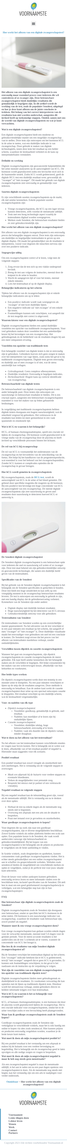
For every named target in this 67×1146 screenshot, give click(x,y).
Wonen (12, 1124)
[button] (33, 23)
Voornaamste (16, 1115)
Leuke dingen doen (19, 1118)
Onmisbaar (12, 1081)
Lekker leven (15, 1121)
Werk (11, 1127)
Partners (13, 1133)
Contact (13, 1130)
